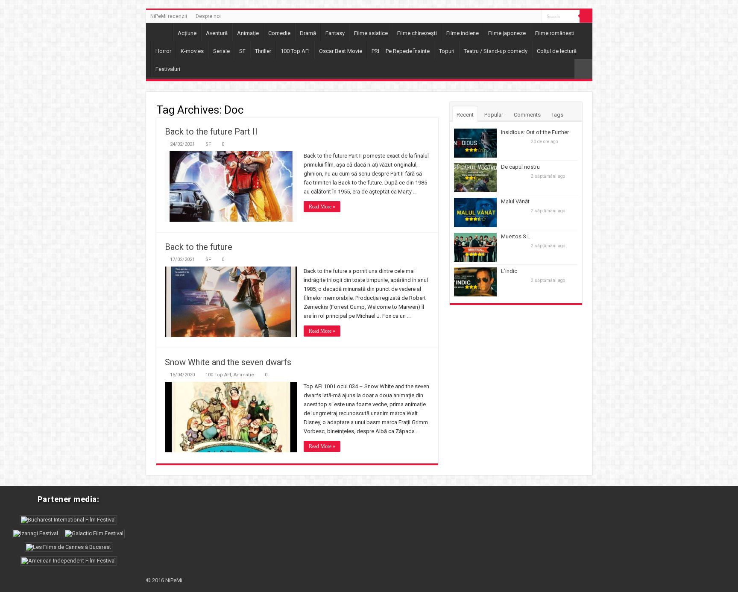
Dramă (308, 33)
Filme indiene (462, 33)
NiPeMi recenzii (168, 16)
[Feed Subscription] (435, 109)
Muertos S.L (515, 236)
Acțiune (187, 33)
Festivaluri (167, 69)
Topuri (446, 51)
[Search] (586, 16)
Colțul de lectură (557, 51)
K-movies (192, 51)
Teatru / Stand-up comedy (495, 51)
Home (161, 32)
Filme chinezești (417, 33)
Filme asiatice (371, 33)
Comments (527, 114)
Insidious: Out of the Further (535, 132)
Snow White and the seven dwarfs (228, 362)
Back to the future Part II (211, 131)
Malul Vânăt (515, 201)
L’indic (509, 271)
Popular (493, 114)
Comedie (279, 33)
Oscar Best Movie (340, 51)
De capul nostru (520, 167)
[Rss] (535, 17)
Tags (557, 114)
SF (242, 51)
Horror (163, 51)
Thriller (263, 51)
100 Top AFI (295, 51)
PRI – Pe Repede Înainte (401, 51)
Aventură (217, 33)
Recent (465, 114)
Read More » (322, 207)
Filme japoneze (507, 33)
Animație (248, 33)
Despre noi (208, 16)
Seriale (221, 51)
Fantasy (335, 33)
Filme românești (554, 33)
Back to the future (198, 247)
